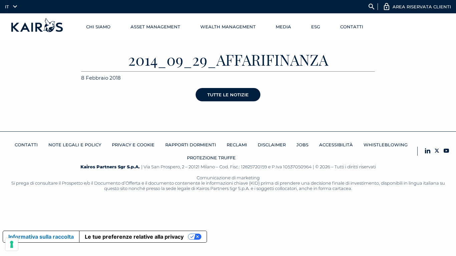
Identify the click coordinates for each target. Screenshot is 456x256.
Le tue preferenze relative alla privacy (134, 236)
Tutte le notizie (228, 94)
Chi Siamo (98, 26)
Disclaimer (272, 144)
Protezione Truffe (211, 157)
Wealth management (228, 26)
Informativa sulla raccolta (41, 236)
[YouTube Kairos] (446, 151)
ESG (315, 26)
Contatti (351, 26)
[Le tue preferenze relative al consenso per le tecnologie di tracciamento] (11, 244)
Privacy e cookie (133, 144)
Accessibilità (336, 144)
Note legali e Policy (74, 144)
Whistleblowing (386, 144)
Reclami (237, 144)
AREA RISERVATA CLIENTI (422, 6)
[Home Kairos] (37, 26)
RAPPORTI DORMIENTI (190, 144)
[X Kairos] (437, 151)
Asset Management (155, 26)
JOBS (302, 144)
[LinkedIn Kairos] (427, 151)
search (372, 7)
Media (283, 26)
